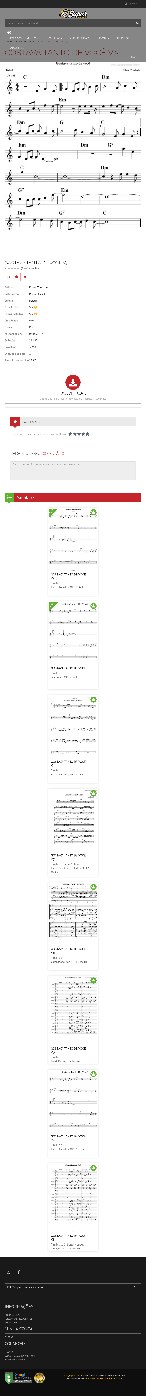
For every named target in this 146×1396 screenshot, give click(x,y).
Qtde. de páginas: (15, 353)
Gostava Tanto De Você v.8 (68, 1237)
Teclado (42, 294)
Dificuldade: (11, 320)
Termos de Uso (13, 1322)
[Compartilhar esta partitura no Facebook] (17, 277)
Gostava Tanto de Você (68, 668)
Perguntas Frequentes (18, 1318)
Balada (33, 300)
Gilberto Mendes (74, 1244)
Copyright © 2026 (73, 1375)
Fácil (32, 320)
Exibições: (10, 340)
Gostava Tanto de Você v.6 (68, 951)
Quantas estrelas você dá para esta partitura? (38, 434)
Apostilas (17, 47)
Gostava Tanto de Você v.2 (68, 576)
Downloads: (11, 347)
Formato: (10, 327)
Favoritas (104, 38)
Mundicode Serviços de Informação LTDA (104, 1378)
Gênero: (9, 300)
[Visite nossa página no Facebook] (18, 1272)
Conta (131, 3)
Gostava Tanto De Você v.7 (68, 857)
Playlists (124, 38)
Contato (132, 57)
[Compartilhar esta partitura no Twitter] (25, 277)
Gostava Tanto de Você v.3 (68, 763)
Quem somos (12, 1315)
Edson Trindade (38, 287)
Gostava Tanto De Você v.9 (68, 1050)
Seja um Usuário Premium (20, 1355)
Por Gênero (51, 38)
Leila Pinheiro (72, 864)
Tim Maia (56, 583)
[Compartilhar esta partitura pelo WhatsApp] (8, 277)
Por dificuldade (79, 38)
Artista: (9, 287)
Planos (9, 1352)
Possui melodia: (14, 314)
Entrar (9, 1337)
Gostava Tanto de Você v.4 (68, 1138)
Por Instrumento (23, 38)
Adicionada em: (13, 333)
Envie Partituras (15, 1359)
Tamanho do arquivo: (17, 360)
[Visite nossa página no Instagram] (8, 1272)
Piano (32, 294)
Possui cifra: (11, 307)
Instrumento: (12, 294)
